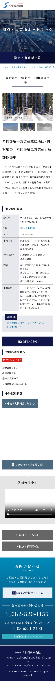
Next (50, 107)
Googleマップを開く (27, 464)
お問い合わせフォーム (30, 593)
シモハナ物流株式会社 (27, 652)
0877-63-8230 (27, 227)
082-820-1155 (30, 613)
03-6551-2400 (29, 628)
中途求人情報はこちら (19, 403)
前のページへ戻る (29, 535)
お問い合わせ (30, 341)
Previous (5, 107)
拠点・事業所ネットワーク (23, 67)
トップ (5, 67)
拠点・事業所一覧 (47, 67)
